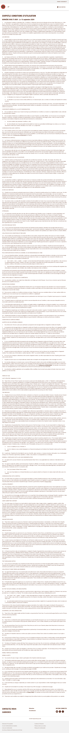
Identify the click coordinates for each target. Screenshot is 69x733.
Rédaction (31, 708)
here (19, 680)
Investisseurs (32, 710)
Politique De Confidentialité (39, 728)
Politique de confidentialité (20, 135)
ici (54, 353)
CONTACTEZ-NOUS (9, 709)
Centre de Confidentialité (7, 728)
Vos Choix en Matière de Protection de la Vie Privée (12, 730)
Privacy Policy (48, 481)
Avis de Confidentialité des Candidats (9, 726)
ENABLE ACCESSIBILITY (62, 1)
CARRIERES (6, 712)
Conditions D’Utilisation (39, 723)
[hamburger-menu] (8, 7)
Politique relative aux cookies (40, 726)
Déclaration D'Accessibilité (7, 723)
